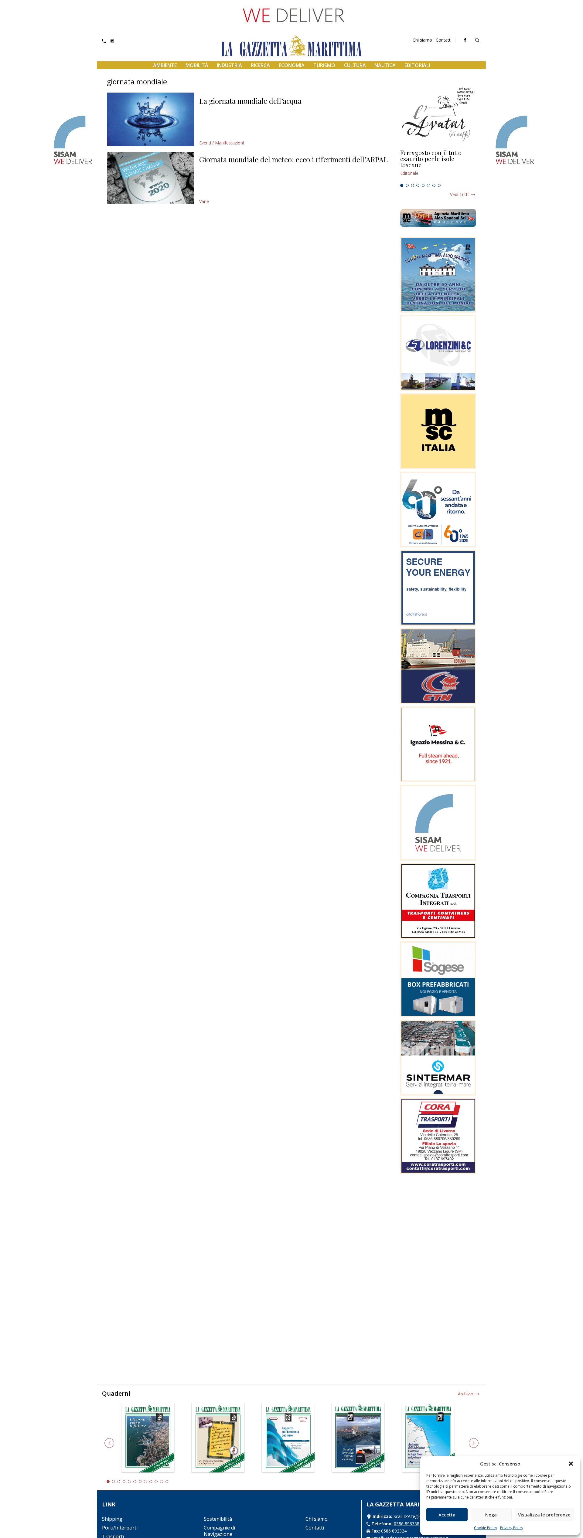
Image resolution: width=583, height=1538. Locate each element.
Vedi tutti (459, 194)
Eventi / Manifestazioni (221, 143)
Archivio (465, 1394)
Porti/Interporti (120, 1527)
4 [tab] (417, 185)
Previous (109, 1443)
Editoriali (417, 65)
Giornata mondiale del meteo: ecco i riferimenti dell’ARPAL (293, 159)
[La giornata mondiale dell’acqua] (150, 119)
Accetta (446, 1515)
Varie (204, 201)
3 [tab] (412, 185)
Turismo (324, 65)
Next (474, 1443)
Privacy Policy (511, 1527)
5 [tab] (423, 185)
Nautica (385, 65)
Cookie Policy (485, 1527)
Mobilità (197, 65)
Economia (292, 65)
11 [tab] (161, 1481)
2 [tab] (407, 185)
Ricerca (260, 65)
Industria (229, 65)
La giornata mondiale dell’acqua (250, 101)
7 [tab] (433, 185)
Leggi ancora (438, 165)
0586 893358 (406, 1523)
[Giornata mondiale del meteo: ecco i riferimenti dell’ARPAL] (150, 178)
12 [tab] (167, 1481)
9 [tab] (150, 1481)
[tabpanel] (438, 165)
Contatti (444, 40)
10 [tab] (156, 1481)
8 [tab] (439, 185)
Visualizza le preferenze (544, 1515)
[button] (571, 1464)
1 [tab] (401, 185)
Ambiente (165, 65)
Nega (491, 1515)
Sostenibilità (218, 1519)
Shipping (112, 1519)
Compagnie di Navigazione (219, 1530)
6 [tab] (428, 185)
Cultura (355, 65)
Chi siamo (422, 40)
